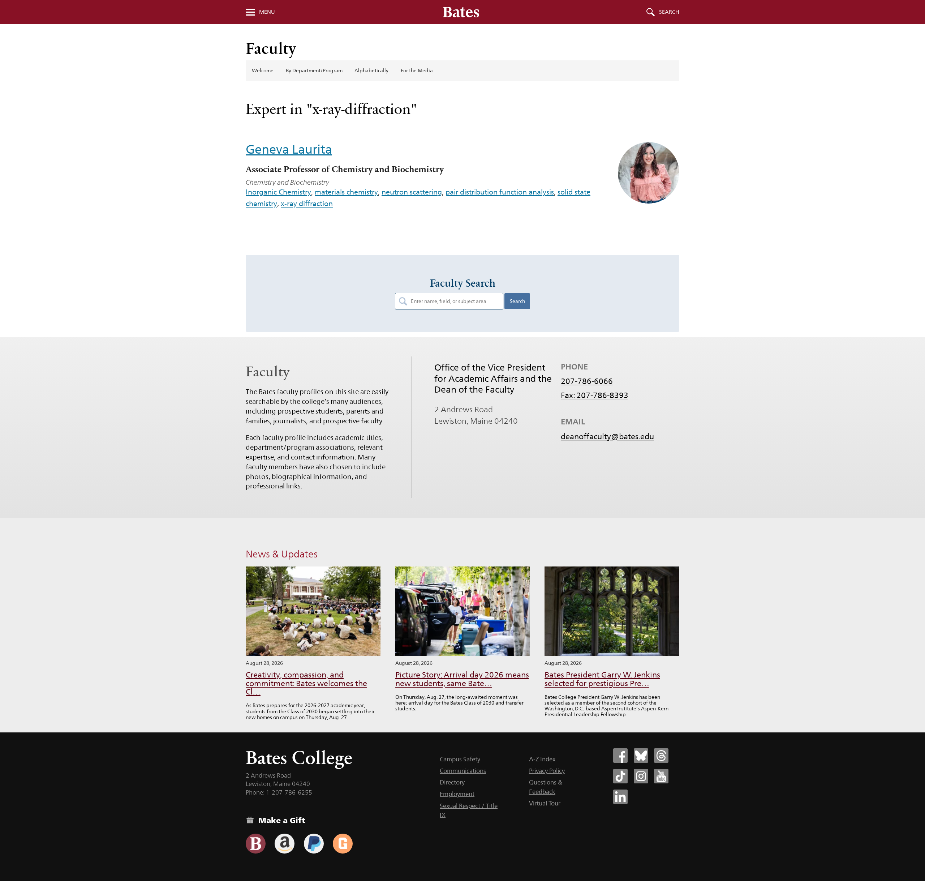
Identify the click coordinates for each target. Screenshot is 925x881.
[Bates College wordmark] (461, 12)
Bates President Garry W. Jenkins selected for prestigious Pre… (602, 679)
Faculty (271, 48)
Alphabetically (371, 70)
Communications (463, 770)
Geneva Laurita (289, 149)
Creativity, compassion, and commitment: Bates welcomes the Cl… (306, 683)
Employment (457, 793)
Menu (267, 12)
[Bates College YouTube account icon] (661, 776)
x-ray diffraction (307, 203)
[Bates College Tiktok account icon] (620, 776)
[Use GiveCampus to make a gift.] (343, 844)
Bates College (299, 757)
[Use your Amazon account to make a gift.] (284, 844)
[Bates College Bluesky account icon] (641, 755)
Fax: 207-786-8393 (594, 395)
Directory (452, 782)
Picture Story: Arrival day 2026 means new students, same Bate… (462, 679)
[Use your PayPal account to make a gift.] (314, 844)
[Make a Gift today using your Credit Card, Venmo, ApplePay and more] (256, 844)
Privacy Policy (547, 770)
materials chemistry (346, 192)
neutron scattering (412, 192)
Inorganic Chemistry (278, 192)
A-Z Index (542, 759)
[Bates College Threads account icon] (661, 755)
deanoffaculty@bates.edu (607, 436)
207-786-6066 (587, 381)
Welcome (263, 70)
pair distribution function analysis (500, 192)
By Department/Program (314, 70)
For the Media (417, 70)
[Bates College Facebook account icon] (620, 755)
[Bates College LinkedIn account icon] (620, 797)
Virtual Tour (544, 803)
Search (669, 12)
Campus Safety (460, 759)
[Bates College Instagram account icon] (641, 776)
